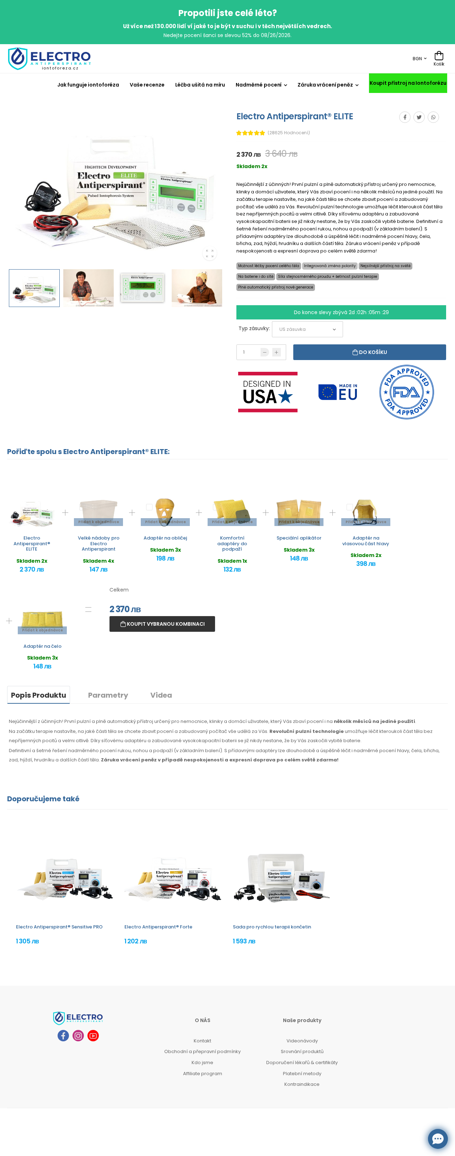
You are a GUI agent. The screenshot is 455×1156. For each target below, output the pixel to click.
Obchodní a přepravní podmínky (202, 1051)
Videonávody (302, 1040)
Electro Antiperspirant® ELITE (32, 543)
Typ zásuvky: (254, 328)
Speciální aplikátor (299, 538)
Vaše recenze (147, 84)
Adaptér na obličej (165, 538)
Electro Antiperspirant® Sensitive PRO (59, 926)
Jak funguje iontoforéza (88, 84)
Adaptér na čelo (42, 646)
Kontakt (202, 1040)
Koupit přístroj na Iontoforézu (408, 83)
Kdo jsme (202, 1062)
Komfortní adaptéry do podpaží (232, 543)
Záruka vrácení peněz (325, 84)
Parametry (108, 695)
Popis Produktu (38, 695)
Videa (161, 695)
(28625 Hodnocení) (289, 133)
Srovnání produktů (302, 1051)
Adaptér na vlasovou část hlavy (365, 541)
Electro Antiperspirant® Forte (158, 926)
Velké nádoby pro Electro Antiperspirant (98, 543)
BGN (417, 59)
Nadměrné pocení (259, 84)
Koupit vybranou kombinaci (165, 624)
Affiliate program (202, 1073)
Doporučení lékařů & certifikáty (302, 1062)
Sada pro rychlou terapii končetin (272, 926)
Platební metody (302, 1073)
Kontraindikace (302, 1084)
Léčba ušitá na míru (200, 84)
